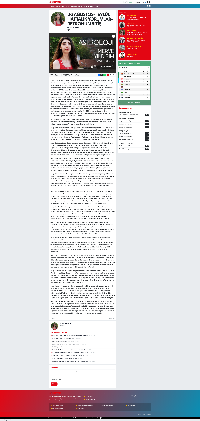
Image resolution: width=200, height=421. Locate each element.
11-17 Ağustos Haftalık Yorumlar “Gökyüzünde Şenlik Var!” (69, 349)
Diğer (97, 6)
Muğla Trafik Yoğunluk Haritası (85, 405)
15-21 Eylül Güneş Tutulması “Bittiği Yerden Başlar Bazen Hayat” (70, 335)
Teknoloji (86, 6)
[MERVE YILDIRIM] (58, 18)
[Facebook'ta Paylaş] (99, 75)
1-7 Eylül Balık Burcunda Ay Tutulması (62, 341)
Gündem (52, 6)
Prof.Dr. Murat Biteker (134, 46)
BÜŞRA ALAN (130, 23)
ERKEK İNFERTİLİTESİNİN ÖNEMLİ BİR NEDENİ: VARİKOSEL (137, 41)
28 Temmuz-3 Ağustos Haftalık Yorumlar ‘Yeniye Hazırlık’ (68, 355)
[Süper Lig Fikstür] (148, 108)
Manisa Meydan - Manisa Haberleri (10, 420)
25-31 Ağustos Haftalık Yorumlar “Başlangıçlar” (66, 344)
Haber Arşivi (81, 408)
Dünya (92, 6)
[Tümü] (148, 12)
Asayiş (58, 6)
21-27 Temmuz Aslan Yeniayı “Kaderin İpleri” (65, 358)
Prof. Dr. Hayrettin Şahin (135, 38)
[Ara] (147, 6)
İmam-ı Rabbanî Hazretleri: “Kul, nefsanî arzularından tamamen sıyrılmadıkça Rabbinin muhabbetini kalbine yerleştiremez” (137, 26)
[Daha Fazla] (108, 75)
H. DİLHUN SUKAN (131, 54)
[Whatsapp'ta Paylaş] (104, 75)
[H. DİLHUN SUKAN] (122, 55)
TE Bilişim (148, 414)
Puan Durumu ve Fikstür (108, 405)
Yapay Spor (130, 56)
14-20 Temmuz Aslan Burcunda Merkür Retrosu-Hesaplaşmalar (70, 361)
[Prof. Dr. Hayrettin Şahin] (122, 40)
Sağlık (80, 6)
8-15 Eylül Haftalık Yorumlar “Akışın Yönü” (64, 338)
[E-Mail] (68, 30)
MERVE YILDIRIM (73, 28)
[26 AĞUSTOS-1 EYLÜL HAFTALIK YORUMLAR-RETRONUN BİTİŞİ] (82, 53)
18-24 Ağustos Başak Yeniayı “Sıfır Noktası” (64, 347)
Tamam (103, 418)
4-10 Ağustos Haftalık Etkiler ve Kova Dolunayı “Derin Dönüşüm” (70, 352)
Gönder (54, 384)
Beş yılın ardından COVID (134, 48)
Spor (63, 6)
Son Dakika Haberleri (57, 408)
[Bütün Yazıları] (114, 332)
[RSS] (135, 396)
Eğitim (68, 6)
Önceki (54, 318)
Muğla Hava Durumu (58, 405)
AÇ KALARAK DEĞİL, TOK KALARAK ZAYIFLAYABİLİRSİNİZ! (137, 18)
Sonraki (111, 318)
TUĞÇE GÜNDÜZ (131, 15)
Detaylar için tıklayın (134, 102)
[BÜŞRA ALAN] (122, 25)
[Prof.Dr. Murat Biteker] (122, 47)
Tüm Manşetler (131, 405)
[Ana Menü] (149, 6)
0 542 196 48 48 (90, 396)
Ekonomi (74, 6)
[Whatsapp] (132, 396)
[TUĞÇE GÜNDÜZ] (122, 17)
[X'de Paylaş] (101, 75)
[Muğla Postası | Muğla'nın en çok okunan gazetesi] (55, 2)
